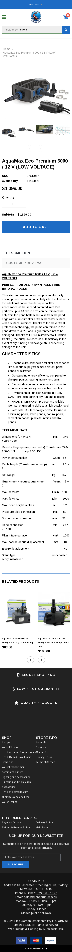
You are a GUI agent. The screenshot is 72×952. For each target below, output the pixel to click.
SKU (5, 175)
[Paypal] (50, 941)
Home (6, 49)
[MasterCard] (36, 941)
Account (34, 4)
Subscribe (15, 864)
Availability (10, 180)
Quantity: (8, 197)
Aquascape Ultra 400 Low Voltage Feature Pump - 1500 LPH (53, 642)
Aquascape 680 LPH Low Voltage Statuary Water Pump (17, 640)
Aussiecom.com (53, 928)
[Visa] (22, 941)
